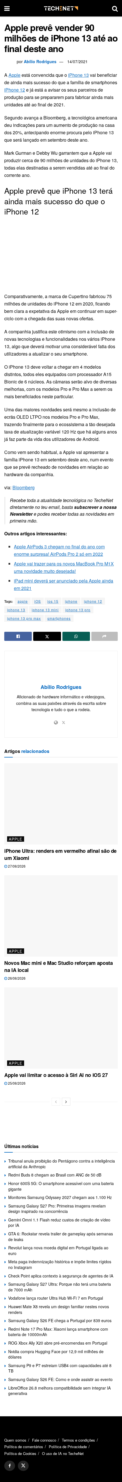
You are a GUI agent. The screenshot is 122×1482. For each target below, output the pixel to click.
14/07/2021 (77, 61)
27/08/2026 (16, 866)
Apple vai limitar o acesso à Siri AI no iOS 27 (56, 1075)
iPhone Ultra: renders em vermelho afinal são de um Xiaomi (60, 854)
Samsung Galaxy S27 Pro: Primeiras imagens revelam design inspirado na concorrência (57, 1208)
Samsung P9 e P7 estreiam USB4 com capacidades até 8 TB (60, 1368)
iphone (71, 601)
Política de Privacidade (68, 1446)
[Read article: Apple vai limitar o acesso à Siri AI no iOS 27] (61, 1028)
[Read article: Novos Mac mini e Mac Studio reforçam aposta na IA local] (61, 916)
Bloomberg (23, 487)
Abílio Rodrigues (40, 61)
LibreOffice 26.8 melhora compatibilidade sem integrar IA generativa (59, 1390)
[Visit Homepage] (61, 8)
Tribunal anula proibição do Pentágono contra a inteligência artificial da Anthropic (61, 1163)
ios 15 (52, 601)
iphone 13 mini (45, 609)
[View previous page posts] (56, 1102)
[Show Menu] (7, 8)
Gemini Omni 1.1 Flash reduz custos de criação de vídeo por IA (59, 1222)
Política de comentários (23, 1446)
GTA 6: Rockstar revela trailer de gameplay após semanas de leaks (60, 1236)
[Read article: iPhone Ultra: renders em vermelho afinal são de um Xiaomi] (61, 804)
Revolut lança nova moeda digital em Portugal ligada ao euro (58, 1250)
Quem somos (15, 1440)
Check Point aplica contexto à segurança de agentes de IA (60, 1276)
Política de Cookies (20, 1453)
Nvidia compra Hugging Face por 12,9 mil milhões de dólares (56, 1354)
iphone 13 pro (78, 609)
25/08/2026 (16, 1083)
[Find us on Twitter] (23, 1466)
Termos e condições (78, 1440)
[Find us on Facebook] (9, 1466)
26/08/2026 (16, 978)
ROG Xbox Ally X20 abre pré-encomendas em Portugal (57, 1343)
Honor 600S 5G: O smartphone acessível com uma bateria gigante (61, 1186)
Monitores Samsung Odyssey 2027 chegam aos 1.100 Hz (60, 1197)
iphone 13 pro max (24, 618)
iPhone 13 (78, 75)
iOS (37, 601)
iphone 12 (93, 601)
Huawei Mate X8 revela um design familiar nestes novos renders (58, 1309)
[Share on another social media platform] (104, 636)
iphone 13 (16, 609)
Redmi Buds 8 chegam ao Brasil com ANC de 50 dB (54, 1175)
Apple (14, 75)
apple (23, 601)
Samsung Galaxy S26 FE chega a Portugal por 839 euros (60, 1320)
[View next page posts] (66, 1102)
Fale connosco (44, 1440)
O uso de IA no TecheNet (63, 1453)
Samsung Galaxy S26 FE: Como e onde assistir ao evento (60, 1379)
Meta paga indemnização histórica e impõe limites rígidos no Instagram (59, 1264)
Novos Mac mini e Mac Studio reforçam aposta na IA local (58, 966)
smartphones (59, 618)
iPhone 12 (14, 89)
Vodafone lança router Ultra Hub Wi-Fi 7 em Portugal (55, 1298)
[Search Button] (115, 8)
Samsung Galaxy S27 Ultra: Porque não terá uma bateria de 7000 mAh (59, 1287)
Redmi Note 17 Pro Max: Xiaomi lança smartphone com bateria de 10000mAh (58, 1331)
